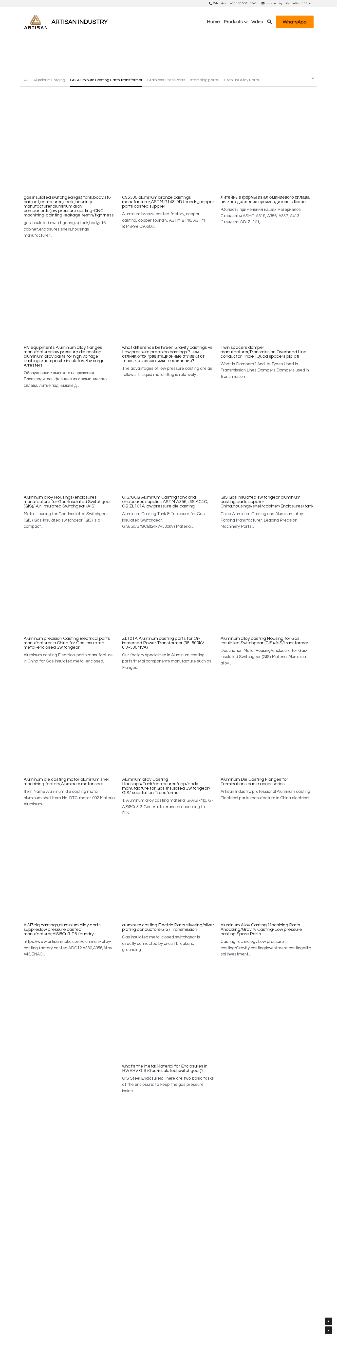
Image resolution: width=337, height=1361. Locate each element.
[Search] (269, 22)
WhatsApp (295, 21)
